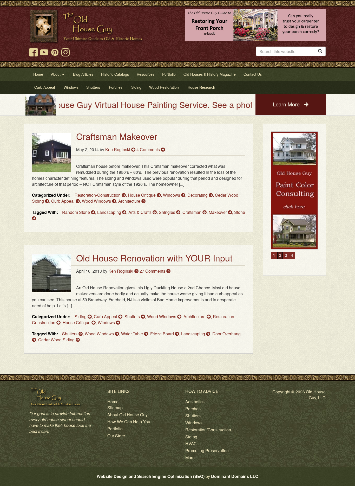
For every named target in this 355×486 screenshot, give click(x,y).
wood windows (100, 334)
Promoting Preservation (207, 450)
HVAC (191, 443)
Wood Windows (97, 201)
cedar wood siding (57, 340)
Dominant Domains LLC (234, 476)
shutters (70, 334)
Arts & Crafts (140, 212)
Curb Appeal (63, 201)
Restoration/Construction (208, 430)
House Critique (142, 195)
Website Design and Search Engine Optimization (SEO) (151, 476)
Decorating (198, 195)
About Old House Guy (127, 415)
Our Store (116, 436)
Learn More (287, 104)
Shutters (132, 316)
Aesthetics (195, 402)
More (190, 458)
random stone (76, 212)
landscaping (109, 212)
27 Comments (153, 271)
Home (113, 402)
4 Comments (148, 149)
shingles (167, 212)
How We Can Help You (128, 422)
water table (132, 334)
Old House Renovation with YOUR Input (154, 257)
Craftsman (192, 212)
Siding (81, 316)
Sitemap (115, 408)
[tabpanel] (284, 190)
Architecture (129, 201)
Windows (172, 195)
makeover (218, 212)
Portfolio (115, 429)
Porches (193, 409)
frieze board (162, 334)
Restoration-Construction (98, 195)
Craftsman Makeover (116, 136)
